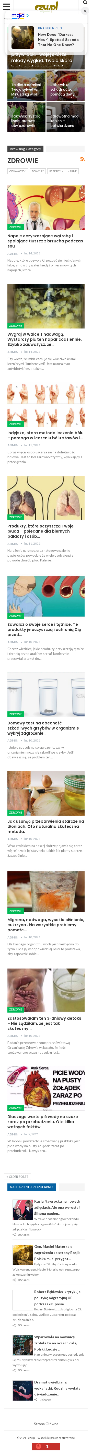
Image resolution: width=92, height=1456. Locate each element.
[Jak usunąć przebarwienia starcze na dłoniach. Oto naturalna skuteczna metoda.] (46, 793)
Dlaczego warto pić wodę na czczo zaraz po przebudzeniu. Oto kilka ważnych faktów (42, 1122)
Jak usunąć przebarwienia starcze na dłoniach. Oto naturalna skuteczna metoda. (45, 826)
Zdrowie (15, 227)
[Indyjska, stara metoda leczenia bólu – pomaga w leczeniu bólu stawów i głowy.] (46, 404)
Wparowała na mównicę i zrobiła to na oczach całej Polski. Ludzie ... (55, 1343)
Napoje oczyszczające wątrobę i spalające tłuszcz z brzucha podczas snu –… (45, 241)
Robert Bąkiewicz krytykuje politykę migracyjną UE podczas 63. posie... (57, 1297)
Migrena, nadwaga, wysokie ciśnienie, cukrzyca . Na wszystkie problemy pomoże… (45, 925)
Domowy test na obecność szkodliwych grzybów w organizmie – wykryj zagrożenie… (45, 728)
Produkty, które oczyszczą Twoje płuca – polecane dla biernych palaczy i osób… (40, 531)
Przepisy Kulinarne (63, 171)
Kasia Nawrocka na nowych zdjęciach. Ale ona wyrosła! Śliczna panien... (57, 1207)
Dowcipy (38, 171)
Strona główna (46, 1424)
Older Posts (18, 1177)
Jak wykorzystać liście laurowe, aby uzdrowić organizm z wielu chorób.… (25, 126)
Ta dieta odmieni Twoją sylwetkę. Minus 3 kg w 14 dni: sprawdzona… (26, 94)
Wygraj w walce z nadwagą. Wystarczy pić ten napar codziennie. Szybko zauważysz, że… (44, 339)
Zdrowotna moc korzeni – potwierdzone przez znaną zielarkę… (64, 126)
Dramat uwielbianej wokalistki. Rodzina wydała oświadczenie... (57, 1388)
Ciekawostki (17, 171)
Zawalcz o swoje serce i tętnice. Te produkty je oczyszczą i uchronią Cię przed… (44, 629)
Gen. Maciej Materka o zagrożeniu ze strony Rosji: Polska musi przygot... (57, 1252)
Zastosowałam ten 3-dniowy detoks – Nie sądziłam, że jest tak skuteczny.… (44, 1023)
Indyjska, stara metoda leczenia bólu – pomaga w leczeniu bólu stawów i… (45, 435)
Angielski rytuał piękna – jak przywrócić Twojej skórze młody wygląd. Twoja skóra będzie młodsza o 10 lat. (42, 57)
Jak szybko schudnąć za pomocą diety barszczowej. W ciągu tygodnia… (65, 94)
